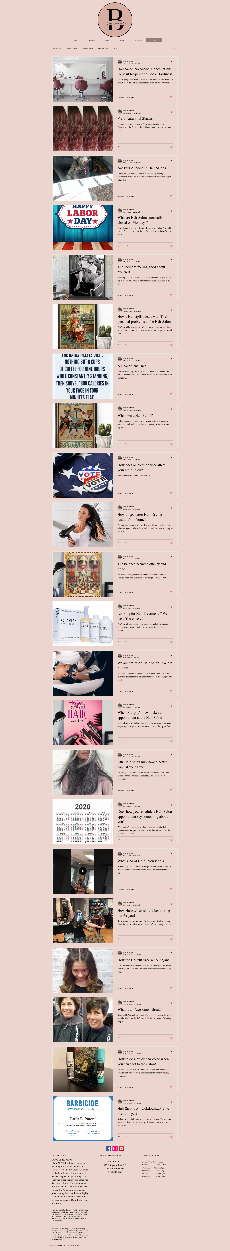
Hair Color (88, 48)
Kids (116, 48)
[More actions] (172, 62)
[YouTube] (121, 1148)
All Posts (56, 48)
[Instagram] (115, 1148)
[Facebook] (108, 1148)
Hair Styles (72, 48)
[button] (174, 48)
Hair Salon (103, 48)
